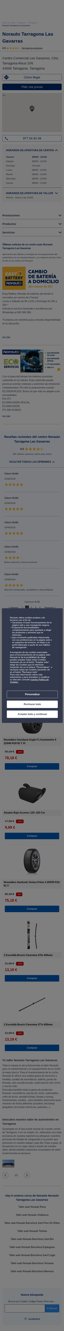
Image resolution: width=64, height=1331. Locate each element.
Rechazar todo (32, 704)
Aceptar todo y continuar (32, 714)
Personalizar (32, 694)
